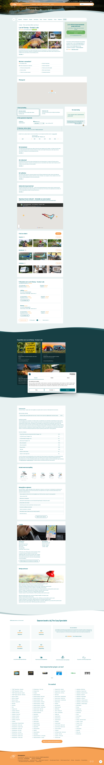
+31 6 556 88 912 (75, 1)
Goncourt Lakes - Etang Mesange (60, 696)
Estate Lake (35, 717)
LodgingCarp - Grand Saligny (81, 696)
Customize (51, 389)
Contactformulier (38, 761)
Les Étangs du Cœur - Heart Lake (60, 732)
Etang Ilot (35, 730)
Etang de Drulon (36, 721)
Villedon (77, 726)
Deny (36, 389)
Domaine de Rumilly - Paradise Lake (39, 707)
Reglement (60, 19)
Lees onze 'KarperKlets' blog (23, 360)
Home (20, 4)
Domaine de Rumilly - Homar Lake (39, 696)
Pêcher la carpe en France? (65, 760)
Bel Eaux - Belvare (15, 699)
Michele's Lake (78, 708)
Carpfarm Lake (14, 708)
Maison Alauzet (78, 705)
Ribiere (77, 714)
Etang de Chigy (35, 719)
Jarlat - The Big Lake (58, 710)
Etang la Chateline (36, 732)
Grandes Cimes (57, 701)
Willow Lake (78, 732)
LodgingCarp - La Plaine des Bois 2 (82, 701)
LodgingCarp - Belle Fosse (80, 689)
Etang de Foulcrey (36, 723)
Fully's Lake (57, 694)
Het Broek (56, 703)
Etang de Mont (35, 726)
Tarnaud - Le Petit (79, 723)
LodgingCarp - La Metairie (80, 698)
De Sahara (35, 692)
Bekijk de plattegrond (39, 129)
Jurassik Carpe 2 (58, 717)
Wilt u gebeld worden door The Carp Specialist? (26, 761)
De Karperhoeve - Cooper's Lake (17, 726)
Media (41, 19)
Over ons (39, 4)
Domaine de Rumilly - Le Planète (38, 703)
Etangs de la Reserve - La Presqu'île (39, 735)
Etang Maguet (35, 733)
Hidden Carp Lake (58, 707)
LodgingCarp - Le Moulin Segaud (81, 703)
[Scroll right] (61, 243)
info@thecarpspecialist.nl (44, 757)
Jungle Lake (57, 714)
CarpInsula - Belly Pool (15, 710)
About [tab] (68, 377)
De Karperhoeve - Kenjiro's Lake (17, 733)
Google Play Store (30, 460)
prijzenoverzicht (76, 35)
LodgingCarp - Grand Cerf (80, 694)
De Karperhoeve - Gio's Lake (16, 730)
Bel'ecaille (13, 703)
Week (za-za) (37, 121)
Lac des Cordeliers (58, 728)
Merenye (77, 707)
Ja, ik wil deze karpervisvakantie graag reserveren (75, 32)
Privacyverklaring (84, 760)
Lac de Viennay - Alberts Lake (60, 724)
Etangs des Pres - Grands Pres (60, 691)
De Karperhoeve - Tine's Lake (38, 689)
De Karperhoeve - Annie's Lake (17, 724)
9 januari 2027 (54, 133)
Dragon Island (35, 714)
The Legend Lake (79, 724)
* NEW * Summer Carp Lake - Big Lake (18, 692)
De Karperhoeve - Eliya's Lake (17, 728)
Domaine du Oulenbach (37, 712)
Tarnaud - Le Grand (79, 721)
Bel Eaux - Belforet (15, 696)
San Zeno (77, 717)
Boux (13, 707)
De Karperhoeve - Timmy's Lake (17, 737)
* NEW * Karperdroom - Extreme (17, 691)
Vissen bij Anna (78, 728)
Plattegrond (25, 19)
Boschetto (13, 705)
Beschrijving (36, 19)
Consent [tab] (35, 377)
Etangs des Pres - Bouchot (59, 689)
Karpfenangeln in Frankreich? (43, 760)
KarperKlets (34, 4)
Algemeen (20, 19)
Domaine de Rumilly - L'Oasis (38, 699)
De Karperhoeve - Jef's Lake (16, 732)
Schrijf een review (23, 320)
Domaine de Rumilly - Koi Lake (38, 698)
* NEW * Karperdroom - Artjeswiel (17, 689)
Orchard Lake (78, 712)
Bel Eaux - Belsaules (15, 698)
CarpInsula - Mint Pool (15, 717)
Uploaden (58, 233)
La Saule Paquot (57, 723)
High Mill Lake (57, 708)
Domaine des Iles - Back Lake (38, 708)
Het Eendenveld (57, 705)
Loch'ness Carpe (57, 737)
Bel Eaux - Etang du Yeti (16, 701)
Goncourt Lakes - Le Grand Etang (60, 699)
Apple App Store (23, 460)
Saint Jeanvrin (78, 716)
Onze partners (77, 760)
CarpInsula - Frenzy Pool (16, 714)
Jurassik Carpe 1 (57, 716)
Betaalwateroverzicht (26, 4)
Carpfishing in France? (33, 760)
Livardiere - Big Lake (58, 733)
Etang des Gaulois (36, 728)
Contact (52, 4)
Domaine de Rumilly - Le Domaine (38, 701)
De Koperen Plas (36, 691)
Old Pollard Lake (79, 710)
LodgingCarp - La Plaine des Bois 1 (82, 699)
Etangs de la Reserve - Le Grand (38, 737)
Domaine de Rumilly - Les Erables (38, 705)
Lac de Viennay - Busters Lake (60, 726)
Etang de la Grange (36, 724)
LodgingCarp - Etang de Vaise (81, 691)
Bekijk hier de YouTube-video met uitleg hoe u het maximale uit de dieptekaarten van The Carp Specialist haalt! (37, 200)
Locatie (64, 19)
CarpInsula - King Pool (15, 716)
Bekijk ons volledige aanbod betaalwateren (51, 741)
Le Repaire (56, 730)
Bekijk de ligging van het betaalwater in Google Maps (29, 560)
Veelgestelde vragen (45, 4)
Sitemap (72, 760)
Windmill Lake (78, 733)
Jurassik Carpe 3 (57, 719)
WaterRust (78, 730)
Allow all (67, 389)
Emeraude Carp (36, 716)
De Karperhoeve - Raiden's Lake (17, 735)
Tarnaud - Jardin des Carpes (81, 719)
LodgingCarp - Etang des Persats (81, 692)
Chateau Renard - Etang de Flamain (18, 723)
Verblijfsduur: (21, 121)
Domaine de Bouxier (36, 694)
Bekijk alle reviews (75, 49)
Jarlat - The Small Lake (58, 712)
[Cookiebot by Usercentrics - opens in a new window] (70, 374)
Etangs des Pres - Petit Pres (59, 692)
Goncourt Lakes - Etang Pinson (60, 698)
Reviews (45, 19)
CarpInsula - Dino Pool (15, 712)
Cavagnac (13, 721)
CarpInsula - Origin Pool (16, 719)
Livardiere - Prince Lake (59, 735)
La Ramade (57, 721)
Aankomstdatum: (22, 122)
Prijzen (55, 19)
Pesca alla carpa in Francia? (54, 760)
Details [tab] (52, 377)
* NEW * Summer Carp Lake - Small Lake (18, 694)
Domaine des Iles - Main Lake (38, 710)
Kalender (30, 19)
